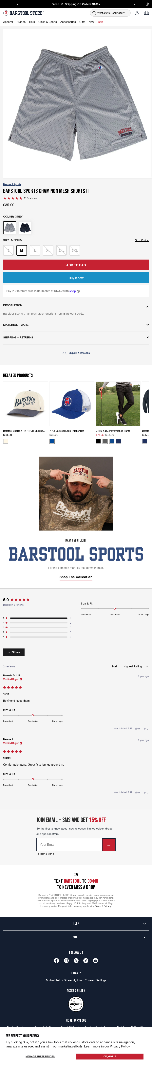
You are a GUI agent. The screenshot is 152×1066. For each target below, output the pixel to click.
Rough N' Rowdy (70, 1027)
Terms (98, 906)
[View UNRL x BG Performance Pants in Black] (98, 441)
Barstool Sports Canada (98, 1027)
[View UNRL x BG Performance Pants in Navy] (118, 441)
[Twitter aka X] (76, 960)
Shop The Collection (76, 577)
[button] (20, 198)
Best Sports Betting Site (131, 1027)
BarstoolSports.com (18, 1027)
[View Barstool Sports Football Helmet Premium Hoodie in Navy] (144, 441)
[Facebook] (56, 960)
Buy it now (76, 278)
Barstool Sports (12, 184)
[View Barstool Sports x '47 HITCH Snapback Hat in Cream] (5, 441)
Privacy (107, 906)
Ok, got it (110, 1056)
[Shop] (95, 960)
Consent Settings (95, 980)
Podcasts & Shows (45, 1027)
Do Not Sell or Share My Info (64, 980)
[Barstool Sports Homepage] (24, 13)
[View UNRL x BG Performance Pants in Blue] (111, 441)
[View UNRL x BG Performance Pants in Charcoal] (105, 441)
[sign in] (137, 13)
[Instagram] (66, 960)
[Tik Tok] (85, 960)
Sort (115, 666)
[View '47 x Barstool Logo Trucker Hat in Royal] (52, 441)
